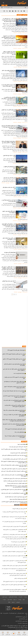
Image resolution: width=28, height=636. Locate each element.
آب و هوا (15, 599)
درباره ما (25, 597)
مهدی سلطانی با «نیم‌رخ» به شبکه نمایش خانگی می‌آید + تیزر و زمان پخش (14, 471)
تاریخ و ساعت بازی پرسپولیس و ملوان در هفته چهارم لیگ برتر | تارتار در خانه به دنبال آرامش (14, 465)
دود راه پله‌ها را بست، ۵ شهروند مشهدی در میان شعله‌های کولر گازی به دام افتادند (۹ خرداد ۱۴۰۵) (9, 37)
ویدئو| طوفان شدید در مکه (19, 432)
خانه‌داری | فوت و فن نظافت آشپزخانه (19, 508)
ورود (6, 5)
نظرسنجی (18, 602)
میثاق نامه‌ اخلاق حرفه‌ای (13, 597)
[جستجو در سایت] (3, 3)
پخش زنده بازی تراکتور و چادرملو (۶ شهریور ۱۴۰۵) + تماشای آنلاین (14, 354)
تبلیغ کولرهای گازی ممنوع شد (10, 252)
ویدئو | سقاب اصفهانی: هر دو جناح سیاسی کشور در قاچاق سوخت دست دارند (14, 556)
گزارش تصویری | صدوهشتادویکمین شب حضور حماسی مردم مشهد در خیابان (14, 493)
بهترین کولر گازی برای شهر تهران (9, 178)
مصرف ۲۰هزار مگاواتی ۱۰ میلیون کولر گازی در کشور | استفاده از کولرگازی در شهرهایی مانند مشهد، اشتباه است (8, 268)
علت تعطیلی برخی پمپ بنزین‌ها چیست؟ (18, 542)
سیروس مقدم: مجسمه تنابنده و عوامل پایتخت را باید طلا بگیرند (14, 534)
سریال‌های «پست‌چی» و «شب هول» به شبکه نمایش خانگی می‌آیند (14, 469)
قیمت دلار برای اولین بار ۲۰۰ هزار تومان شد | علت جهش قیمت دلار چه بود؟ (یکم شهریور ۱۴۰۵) (14, 569)
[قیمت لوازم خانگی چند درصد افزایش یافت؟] (21, 113)
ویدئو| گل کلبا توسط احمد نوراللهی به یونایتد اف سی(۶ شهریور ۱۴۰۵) (15, 436)
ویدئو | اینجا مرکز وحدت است (19, 373)
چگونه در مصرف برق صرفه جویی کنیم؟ (9, 156)
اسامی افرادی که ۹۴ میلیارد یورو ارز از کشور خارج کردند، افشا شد (14, 526)
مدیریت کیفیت (4, 597)
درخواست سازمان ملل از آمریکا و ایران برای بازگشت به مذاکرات (14, 481)
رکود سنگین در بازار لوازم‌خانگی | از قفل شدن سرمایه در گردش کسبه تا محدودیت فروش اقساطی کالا (9, 20)
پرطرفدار (16, 505)
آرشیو (24, 599)
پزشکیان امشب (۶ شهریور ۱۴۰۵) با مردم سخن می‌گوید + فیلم (14, 377)
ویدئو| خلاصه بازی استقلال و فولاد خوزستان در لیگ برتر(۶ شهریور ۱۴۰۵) (14, 411)
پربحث (23, 505)
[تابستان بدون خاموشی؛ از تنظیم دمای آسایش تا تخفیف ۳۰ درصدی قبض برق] (21, 55)
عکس (3, 634)
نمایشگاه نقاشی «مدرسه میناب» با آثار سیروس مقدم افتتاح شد (14, 478)
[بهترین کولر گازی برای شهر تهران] (21, 181)
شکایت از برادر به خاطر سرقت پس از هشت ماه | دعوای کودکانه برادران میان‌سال (9, 86)
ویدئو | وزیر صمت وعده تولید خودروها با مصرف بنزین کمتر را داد (13, 391)
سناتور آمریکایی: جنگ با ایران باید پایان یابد (18, 453)
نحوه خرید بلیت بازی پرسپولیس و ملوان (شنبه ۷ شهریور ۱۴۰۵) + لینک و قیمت (14, 387)
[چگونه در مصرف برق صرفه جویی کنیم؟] (21, 158)
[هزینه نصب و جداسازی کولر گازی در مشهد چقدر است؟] (21, 203)
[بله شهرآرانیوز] (24, 11)
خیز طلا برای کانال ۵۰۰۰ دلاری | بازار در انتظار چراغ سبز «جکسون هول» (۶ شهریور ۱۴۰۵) (15, 406)
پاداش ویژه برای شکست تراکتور (20, 578)
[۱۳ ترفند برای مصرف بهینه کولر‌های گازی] (21, 284)
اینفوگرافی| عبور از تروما (22, 444)
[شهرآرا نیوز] (22, 2)
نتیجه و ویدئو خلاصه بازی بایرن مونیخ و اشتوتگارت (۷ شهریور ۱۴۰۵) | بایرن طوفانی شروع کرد (14, 462)
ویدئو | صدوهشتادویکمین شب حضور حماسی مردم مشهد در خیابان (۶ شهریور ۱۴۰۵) (14, 475)
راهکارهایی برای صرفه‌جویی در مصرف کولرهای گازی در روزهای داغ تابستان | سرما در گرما (9, 99)
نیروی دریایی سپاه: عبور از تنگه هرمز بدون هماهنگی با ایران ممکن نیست (14, 456)
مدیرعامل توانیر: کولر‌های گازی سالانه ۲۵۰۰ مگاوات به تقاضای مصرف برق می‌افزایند (9, 143)
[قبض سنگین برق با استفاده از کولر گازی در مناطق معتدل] (21, 241)
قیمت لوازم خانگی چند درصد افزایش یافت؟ (9, 110)
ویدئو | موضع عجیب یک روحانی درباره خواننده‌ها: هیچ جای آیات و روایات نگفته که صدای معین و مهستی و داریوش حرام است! (14, 537)
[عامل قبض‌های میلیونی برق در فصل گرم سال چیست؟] (21, 73)
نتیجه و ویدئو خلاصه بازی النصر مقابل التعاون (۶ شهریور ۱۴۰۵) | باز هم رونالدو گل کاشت (14, 502)
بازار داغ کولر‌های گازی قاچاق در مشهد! (10, 167)
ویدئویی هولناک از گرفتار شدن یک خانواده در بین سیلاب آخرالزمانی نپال (13, 415)
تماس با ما (20, 597)
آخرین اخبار (24, 634)
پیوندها (20, 599)
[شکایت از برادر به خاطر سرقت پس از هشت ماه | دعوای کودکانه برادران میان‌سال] (21, 88)
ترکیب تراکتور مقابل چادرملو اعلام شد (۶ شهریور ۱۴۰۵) (15, 429)
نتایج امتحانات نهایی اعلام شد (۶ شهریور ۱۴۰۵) (16, 350)
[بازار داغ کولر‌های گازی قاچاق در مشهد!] (21, 170)
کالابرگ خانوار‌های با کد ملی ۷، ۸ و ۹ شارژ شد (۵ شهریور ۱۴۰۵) (14, 581)
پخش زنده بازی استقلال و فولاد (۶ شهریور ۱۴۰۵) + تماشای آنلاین (14, 359)
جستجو (13, 602)
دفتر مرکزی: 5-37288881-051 (21, 617)
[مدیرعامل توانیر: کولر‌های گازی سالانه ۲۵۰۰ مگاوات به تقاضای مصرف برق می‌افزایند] (21, 144)
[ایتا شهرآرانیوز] (15, 11)
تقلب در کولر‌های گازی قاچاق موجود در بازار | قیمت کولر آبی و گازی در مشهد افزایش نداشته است (9, 225)
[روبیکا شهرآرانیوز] (18, 11)
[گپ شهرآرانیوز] (12, 11)
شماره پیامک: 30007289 (22, 623)
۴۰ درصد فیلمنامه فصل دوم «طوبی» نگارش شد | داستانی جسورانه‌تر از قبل (13, 585)
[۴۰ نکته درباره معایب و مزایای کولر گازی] (21, 190)
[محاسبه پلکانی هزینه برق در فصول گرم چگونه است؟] (21, 214)
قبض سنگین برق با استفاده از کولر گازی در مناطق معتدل (9, 238)
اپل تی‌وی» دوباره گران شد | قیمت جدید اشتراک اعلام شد (15, 497)
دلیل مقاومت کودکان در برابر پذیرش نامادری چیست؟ (16, 483)
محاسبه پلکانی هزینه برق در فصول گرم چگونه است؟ (9, 212)
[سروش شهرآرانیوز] (9, 11)
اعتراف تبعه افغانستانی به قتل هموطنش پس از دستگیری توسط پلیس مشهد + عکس (14, 530)
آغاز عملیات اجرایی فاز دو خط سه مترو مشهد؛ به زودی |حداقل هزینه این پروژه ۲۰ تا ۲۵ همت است (14, 517)
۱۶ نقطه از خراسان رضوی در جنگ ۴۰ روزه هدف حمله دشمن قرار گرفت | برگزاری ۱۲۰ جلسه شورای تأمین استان (14, 574)
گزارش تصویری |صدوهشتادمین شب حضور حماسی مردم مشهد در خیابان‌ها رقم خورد (14, 401)
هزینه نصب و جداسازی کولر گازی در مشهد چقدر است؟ (9, 200)
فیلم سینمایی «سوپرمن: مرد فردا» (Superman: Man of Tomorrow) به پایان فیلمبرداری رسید (16, 486)
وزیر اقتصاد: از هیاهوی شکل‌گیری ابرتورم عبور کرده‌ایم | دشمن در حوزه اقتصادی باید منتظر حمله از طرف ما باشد (14, 590)
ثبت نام (3, 5)
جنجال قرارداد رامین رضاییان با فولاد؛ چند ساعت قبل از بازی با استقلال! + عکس (14, 369)
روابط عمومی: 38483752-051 (21, 621)
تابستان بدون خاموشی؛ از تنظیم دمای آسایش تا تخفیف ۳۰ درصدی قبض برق (9, 53)
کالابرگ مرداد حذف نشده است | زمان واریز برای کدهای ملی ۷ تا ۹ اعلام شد (14, 522)
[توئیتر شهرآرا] (7, 11)
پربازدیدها (19, 634)
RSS (9, 602)
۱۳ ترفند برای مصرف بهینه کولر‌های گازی (9, 281)
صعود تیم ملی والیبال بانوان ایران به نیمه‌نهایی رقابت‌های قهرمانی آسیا (14, 364)
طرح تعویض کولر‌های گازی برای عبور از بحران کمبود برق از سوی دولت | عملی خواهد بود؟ (9, 127)
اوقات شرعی (10, 599)
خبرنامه (4, 599)
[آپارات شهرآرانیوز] (21, 11)
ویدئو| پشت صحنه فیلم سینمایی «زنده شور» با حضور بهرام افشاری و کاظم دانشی (13, 424)
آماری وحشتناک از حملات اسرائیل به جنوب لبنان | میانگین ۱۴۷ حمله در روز (14, 450)
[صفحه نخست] (13, 633)
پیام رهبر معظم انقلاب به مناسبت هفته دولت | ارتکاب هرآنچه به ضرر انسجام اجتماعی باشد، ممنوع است (13, 420)
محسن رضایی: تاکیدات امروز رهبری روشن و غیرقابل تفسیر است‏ (14, 459)
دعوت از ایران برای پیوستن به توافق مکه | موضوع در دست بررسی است (14, 552)
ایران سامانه (17, 629)
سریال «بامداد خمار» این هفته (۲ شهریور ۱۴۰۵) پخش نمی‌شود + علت (14, 512)
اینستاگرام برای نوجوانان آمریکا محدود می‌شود (18, 499)
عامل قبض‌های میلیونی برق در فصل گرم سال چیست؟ (9, 71)
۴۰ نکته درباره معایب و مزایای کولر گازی (9, 188)
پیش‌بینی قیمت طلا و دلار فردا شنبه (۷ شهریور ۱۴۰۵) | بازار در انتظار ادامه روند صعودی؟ (14, 396)
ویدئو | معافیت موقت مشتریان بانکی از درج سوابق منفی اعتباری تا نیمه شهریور (14, 382)
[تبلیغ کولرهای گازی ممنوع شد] (21, 255)
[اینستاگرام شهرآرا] (4, 11)
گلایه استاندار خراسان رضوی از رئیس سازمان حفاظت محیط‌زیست (14, 565)
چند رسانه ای (8, 634)
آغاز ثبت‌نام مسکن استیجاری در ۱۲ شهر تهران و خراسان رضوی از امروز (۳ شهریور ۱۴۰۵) (14, 561)
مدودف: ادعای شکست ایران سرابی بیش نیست (17, 447)
